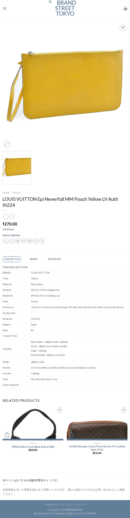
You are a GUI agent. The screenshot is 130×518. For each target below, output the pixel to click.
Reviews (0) (54, 259)
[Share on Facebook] (12, 241)
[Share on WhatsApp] (5, 241)
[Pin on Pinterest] (30, 241)
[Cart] (125, 8)
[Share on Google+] (36, 241)
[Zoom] (7, 144)
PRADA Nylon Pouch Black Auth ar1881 (33, 446)
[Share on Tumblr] (42, 241)
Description (12, 259)
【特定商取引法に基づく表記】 (59, 504)
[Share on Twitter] (18, 241)
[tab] (12, 259)
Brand (34, 259)
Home (6, 192)
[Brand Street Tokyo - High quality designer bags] (65, 8)
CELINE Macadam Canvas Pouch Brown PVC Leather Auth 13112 (97, 448)
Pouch (17, 192)
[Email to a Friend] (24, 241)
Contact (80, 504)
